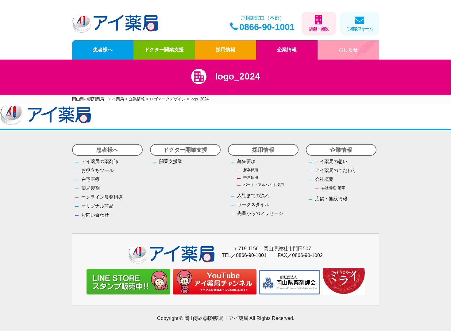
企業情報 (287, 49)
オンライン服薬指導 (102, 197)
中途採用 (250, 177)
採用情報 (225, 49)
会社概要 (324, 179)
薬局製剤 (90, 188)
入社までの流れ (253, 195)
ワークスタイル (253, 204)
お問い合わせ (95, 214)
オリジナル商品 (97, 205)
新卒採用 (250, 170)
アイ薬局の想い (331, 161)
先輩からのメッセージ (260, 213)
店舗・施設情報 (331, 198)
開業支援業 (170, 161)
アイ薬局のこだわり (336, 170)
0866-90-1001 (267, 27)
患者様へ (103, 49)
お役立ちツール (97, 170)
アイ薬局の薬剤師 (99, 161)
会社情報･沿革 (333, 188)
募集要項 (246, 161)
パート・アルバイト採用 (263, 185)
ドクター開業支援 (164, 49)
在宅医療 (90, 179)
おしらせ (348, 49)
